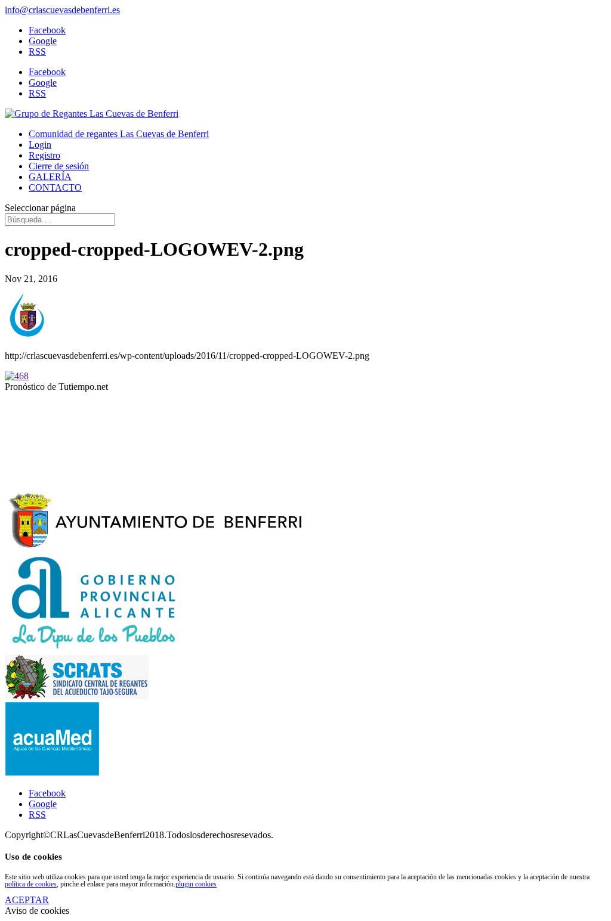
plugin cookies (196, 884)
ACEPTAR (27, 900)
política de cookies (31, 884)
